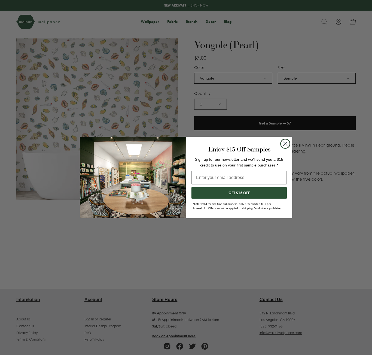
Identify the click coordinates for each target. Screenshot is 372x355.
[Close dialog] (285, 143)
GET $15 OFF (239, 192)
